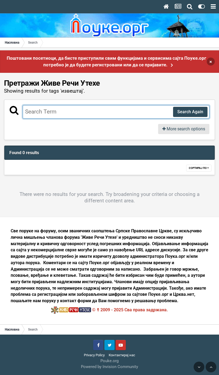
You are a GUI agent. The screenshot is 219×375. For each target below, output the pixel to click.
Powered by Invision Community (109, 366)
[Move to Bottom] (199, 367)
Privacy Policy (94, 355)
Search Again (190, 111)
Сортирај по (198, 167)
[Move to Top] (211, 367)
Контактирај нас (122, 355)
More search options (185, 128)
